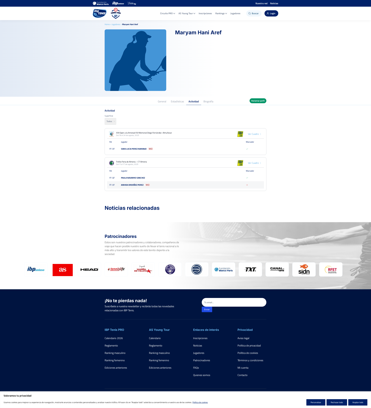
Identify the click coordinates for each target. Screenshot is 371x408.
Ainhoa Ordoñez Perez (132, 184)
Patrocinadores (201, 360)
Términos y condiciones (250, 360)
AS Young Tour (186, 13)
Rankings (220, 13)
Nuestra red (261, 3)
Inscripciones (205, 13)
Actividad (194, 101)
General (162, 101)
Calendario (155, 338)
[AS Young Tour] (116, 13)
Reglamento (111, 345)
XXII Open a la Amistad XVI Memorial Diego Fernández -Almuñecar (144, 132)
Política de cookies (200, 402)
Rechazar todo (337, 402)
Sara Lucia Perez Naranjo (134, 148)
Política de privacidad (249, 345)
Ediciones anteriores (116, 368)
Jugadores (235, 13)
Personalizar (316, 402)
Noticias (274, 3)
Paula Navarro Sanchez (133, 177)
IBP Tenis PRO (114, 330)
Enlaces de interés (206, 330)
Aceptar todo (357, 402)
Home (107, 24)
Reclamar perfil (258, 100)
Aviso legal (243, 338)
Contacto (243, 375)
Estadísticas (177, 101)
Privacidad (245, 330)
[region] (185, 399)
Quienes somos (201, 375)
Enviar (207, 309)
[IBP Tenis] (100, 13)
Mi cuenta (243, 368)
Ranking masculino (115, 353)
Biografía (208, 101)
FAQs (196, 368)
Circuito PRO (166, 13)
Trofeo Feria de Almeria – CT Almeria (131, 161)
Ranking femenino (115, 360)
